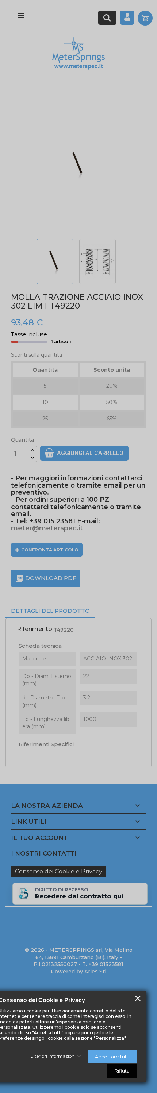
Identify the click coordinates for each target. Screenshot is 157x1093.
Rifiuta (122, 1071)
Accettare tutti (112, 1056)
